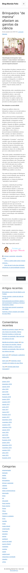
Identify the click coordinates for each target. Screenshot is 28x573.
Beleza (4, 478)
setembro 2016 (6, 427)
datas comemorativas (8, 490)
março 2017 (5, 412)
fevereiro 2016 (6, 440)
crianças (4, 488)
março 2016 (5, 437)
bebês (4, 475)
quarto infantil (6, 544)
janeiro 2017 (6, 417)
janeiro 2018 (6, 399)
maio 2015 (5, 455)
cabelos (4, 485)
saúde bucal (6, 554)
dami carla (5, 355)
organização (6, 529)
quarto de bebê (7, 541)
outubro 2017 (6, 402)
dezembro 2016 (7, 419)
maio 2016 (5, 432)
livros (3, 518)
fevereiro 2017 (6, 414)
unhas (4, 562)
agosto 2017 (6, 404)
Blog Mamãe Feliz (10, 4)
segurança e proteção (8, 557)
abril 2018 (5, 392)
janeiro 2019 (6, 381)
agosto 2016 (6, 430)
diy (3, 498)
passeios (5, 534)
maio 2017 (5, 409)
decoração (5, 493)
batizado (5, 473)
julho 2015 (5, 453)
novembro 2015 (7, 447)
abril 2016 (5, 435)
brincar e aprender (9, 256)
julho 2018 (5, 389)
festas (4, 508)
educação (19, 256)
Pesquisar (5, 275)
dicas (3, 496)
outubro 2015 (6, 450)
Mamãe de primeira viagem (10, 329)
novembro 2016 (7, 422)
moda (4, 523)
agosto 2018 (6, 386)
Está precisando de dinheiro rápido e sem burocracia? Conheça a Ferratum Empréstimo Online (13, 302)
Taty (3, 366)
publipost (5, 539)
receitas (4, 549)
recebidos (5, 546)
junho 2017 (5, 407)
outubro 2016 (6, 425)
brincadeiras (6, 480)
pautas (4, 536)
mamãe (4, 521)
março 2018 (5, 394)
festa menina (6, 503)
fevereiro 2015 (6, 458)
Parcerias (5, 531)
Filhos (4, 258)
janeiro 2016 (6, 442)
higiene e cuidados (8, 516)
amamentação (6, 470)
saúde (4, 551)
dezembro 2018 (7, 384)
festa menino (6, 506)
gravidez (4, 513)
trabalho (4, 559)
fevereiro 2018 (6, 397)
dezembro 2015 (7, 445)
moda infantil (6, 526)
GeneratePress (14, 570)
